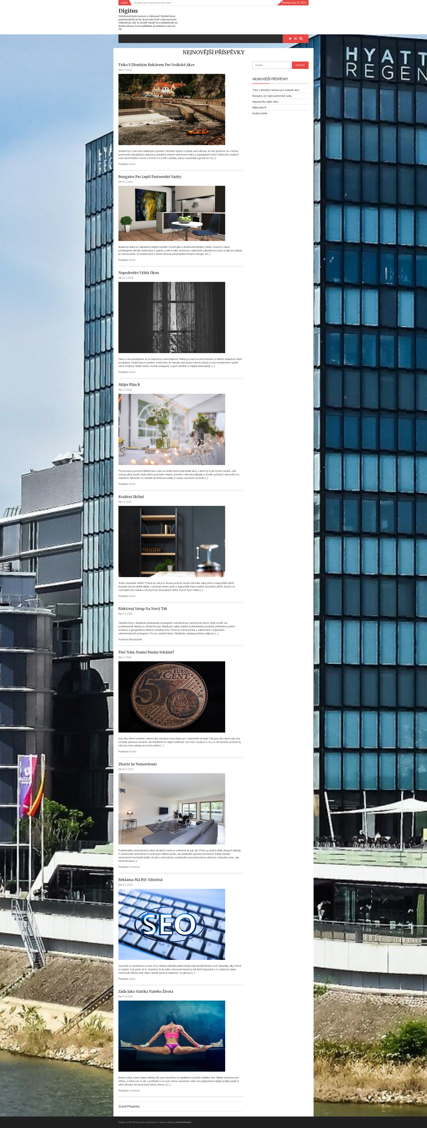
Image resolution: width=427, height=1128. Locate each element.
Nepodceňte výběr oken (138, 273)
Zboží (132, 164)
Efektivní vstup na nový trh (142, 609)
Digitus (128, 11)
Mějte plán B (129, 385)
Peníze (132, 751)
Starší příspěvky (129, 1106)
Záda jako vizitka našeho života (145, 991)
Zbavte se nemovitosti (137, 764)
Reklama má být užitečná (140, 880)
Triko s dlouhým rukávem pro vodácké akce (156, 65)
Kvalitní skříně (131, 497)
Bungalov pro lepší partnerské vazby (149, 177)
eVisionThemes (183, 1122)
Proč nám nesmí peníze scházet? (146, 652)
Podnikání (134, 866)
